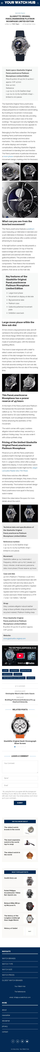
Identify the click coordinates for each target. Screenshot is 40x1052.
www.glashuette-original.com (14, 639)
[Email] (27, 1041)
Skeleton (31, 678)
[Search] (38, 3)
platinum (31, 229)
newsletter (6, 1015)
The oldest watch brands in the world (12, 828)
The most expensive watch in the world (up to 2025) (12, 842)
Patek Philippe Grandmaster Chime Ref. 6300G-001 (12, 893)
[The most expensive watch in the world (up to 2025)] (29, 843)
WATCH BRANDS (8, 958)
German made (25, 670)
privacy (5, 1026)
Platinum (18, 674)
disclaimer (6, 1021)
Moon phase (7, 674)
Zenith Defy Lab (10, 878)
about (4, 1010)
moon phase (8, 156)
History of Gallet (10, 928)
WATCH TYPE (7, 964)
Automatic (14, 670)
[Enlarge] (17, 165)
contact (5, 1032)
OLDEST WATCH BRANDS (12, 980)
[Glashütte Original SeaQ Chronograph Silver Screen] (20, 726)
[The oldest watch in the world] (29, 855)
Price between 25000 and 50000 (13, 678)
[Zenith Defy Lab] (29, 881)
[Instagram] (17, 1041)
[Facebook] (13, 1041)
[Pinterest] (22, 1041)
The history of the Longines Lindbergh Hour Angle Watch (12, 918)
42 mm (5, 670)
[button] (4, 730)
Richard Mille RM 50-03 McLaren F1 (12, 904)
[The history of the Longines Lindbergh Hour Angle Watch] (29, 919)
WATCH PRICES (8, 975)
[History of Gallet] (29, 931)
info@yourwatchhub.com (22, 997)
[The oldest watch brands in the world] (29, 830)
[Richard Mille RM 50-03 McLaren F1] (29, 906)
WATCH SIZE (7, 969)
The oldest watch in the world (12, 854)
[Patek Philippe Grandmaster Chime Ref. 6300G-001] (29, 894)
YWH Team (15, 24)
